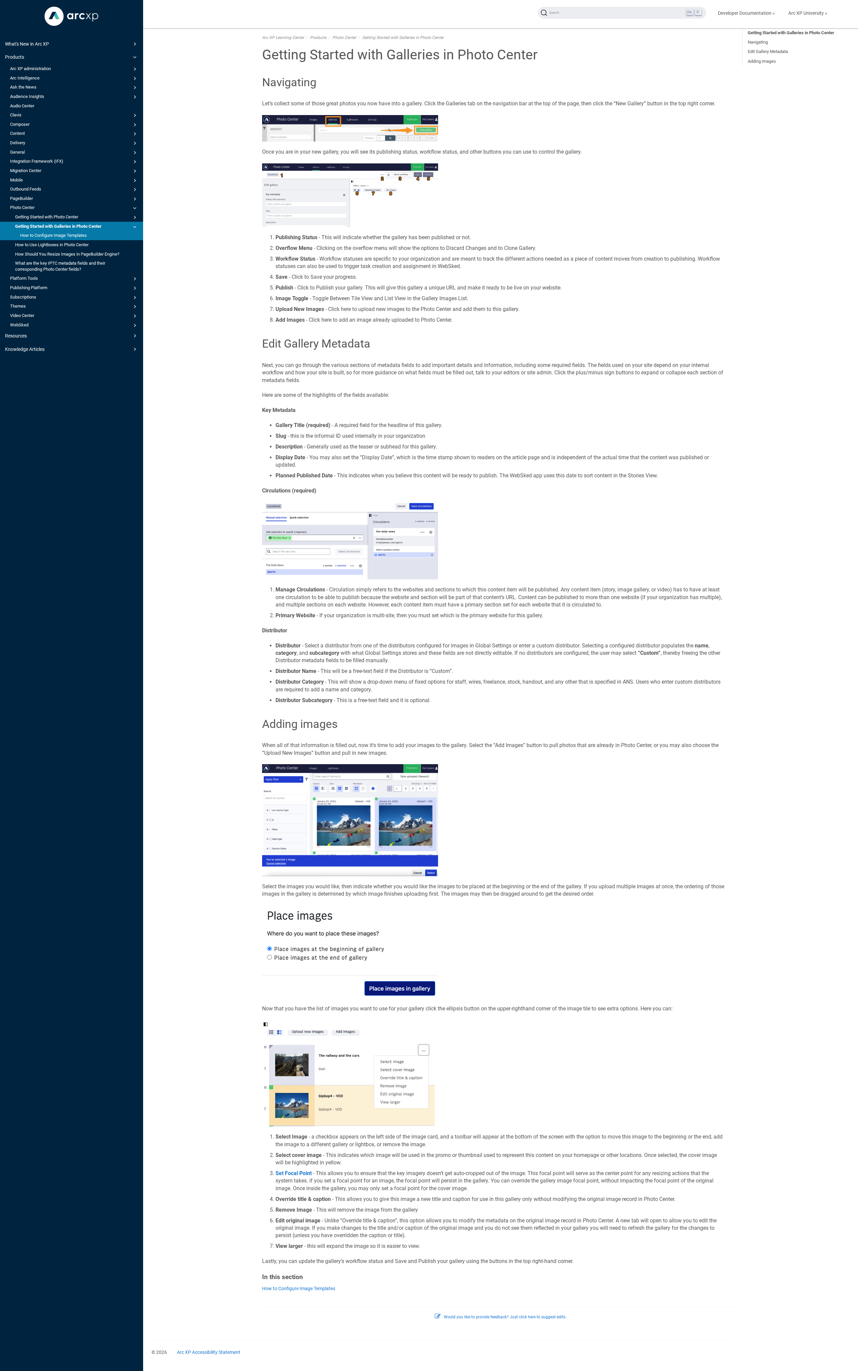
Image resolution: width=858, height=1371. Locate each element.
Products (14, 57)
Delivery (17, 142)
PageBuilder (21, 198)
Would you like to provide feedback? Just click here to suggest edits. (505, 1317)
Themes (18, 306)
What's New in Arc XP (27, 44)
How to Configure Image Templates (53, 235)
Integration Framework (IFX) (36, 161)
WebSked (19, 324)
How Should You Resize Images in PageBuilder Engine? (67, 254)
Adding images (762, 61)
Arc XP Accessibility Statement (208, 1352)
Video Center (22, 315)
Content (17, 133)
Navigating (758, 42)
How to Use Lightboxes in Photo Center (51, 244)
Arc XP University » (807, 13)
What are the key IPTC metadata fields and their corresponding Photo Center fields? (60, 266)
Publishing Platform (28, 287)
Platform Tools (24, 278)
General (17, 152)
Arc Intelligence (25, 78)
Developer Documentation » (746, 13)
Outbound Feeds (25, 189)
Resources (16, 335)
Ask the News (23, 87)
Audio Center (22, 105)
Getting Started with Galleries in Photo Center (58, 226)
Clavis (15, 114)
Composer (19, 124)
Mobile (16, 179)
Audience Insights (27, 96)
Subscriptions (23, 297)
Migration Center (25, 170)
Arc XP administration (30, 68)
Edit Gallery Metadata (768, 51)
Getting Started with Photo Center (46, 216)
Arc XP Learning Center (283, 37)
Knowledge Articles (25, 349)
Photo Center (22, 207)
